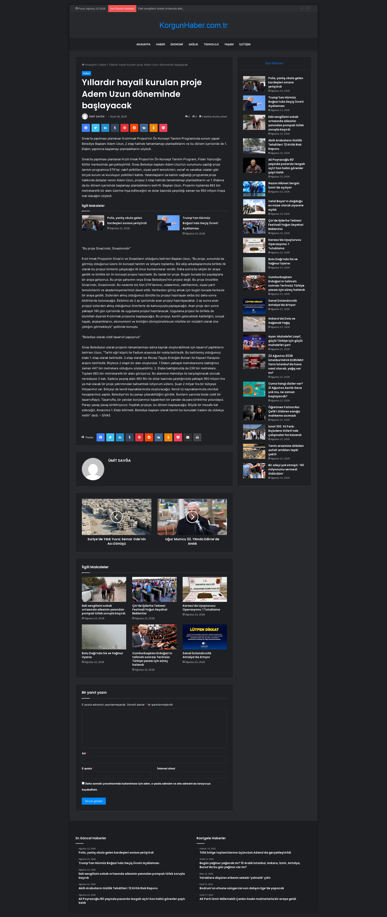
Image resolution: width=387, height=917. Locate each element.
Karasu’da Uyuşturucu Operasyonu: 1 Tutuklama (201, 608)
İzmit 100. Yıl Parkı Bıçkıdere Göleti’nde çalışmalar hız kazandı (285, 430)
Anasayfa (143, 44)
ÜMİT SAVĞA (97, 116)
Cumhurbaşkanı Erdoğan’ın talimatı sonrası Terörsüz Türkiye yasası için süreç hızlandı (152, 659)
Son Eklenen (274, 63)
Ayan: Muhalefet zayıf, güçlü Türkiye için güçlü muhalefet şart (285, 340)
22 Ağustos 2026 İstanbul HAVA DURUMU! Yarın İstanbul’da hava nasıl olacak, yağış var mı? (285, 364)
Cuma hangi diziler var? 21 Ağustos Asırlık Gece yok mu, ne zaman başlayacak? (285, 390)
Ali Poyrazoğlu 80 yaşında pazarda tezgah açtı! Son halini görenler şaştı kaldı (286, 166)
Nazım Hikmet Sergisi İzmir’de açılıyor (283, 185)
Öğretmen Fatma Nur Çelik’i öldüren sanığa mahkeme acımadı (284, 411)
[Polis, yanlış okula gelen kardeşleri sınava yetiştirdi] (93, 222)
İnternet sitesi (166, 768)
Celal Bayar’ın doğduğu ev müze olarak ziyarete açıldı (286, 205)
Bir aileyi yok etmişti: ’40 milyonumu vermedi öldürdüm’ (286, 469)
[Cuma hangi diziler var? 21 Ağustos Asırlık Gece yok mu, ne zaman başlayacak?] (254, 389)
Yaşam (229, 44)
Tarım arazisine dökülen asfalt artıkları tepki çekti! (286, 450)
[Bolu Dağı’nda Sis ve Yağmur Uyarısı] (104, 636)
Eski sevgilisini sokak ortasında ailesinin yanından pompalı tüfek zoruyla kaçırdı (187, 8)
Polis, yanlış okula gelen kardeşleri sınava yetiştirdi (285, 82)
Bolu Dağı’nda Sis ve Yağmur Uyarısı (102, 655)
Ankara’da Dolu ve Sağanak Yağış (281, 321)
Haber (160, 44)
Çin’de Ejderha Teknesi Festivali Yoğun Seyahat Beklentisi (149, 609)
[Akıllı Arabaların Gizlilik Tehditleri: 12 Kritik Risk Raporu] (254, 145)
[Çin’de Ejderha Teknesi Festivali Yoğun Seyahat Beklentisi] (154, 589)
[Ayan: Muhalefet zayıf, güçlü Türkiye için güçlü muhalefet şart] (254, 342)
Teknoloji (211, 44)
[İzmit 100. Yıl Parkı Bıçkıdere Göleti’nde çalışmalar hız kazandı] (254, 432)
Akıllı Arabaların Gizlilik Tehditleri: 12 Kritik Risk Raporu (285, 144)
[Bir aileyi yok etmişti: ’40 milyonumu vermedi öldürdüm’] (254, 470)
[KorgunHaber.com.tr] (193, 25)
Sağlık (193, 44)
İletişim (245, 44)
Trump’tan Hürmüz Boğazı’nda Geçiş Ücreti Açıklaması (200, 223)
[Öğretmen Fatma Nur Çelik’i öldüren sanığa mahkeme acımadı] (254, 412)
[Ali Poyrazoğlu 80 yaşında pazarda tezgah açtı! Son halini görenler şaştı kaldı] (254, 165)
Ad (84, 753)
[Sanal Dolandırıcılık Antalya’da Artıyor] (205, 636)
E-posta (88, 768)
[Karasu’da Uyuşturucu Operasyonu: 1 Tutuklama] (205, 589)
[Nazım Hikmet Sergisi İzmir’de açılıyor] (254, 188)
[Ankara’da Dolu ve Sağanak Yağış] (254, 324)
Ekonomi (177, 44)
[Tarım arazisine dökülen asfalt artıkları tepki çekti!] (254, 451)
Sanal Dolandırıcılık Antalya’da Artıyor (197, 655)
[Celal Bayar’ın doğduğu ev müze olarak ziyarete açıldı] (254, 206)
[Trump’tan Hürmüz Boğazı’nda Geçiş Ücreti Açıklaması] (168, 222)
